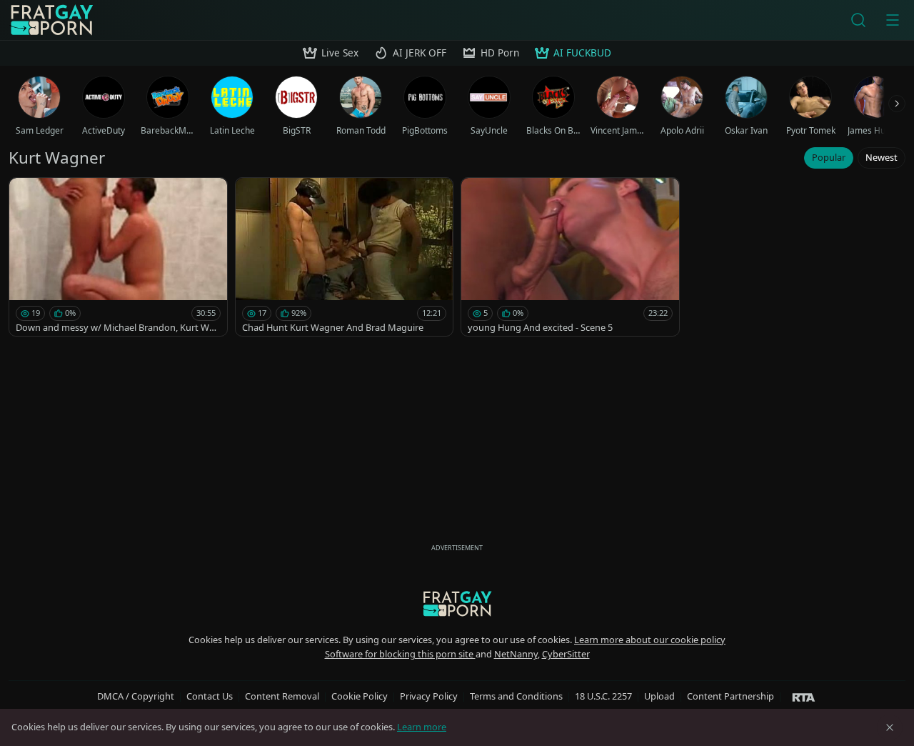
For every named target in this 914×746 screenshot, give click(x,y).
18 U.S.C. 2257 (603, 696)
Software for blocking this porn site (400, 653)
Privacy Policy (429, 696)
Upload (659, 696)
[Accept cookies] (890, 727)
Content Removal (282, 696)
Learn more (421, 726)
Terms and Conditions (516, 696)
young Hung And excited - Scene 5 (540, 327)
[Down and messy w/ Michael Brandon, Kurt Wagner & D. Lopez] (118, 257)
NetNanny (516, 653)
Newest (881, 157)
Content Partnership (730, 696)
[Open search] (858, 20)
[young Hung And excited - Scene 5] (570, 257)
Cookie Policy (359, 696)
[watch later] (26, 195)
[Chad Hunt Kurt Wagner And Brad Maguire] (344, 257)
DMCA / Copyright (135, 696)
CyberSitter (566, 653)
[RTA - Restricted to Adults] (803, 696)
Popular (828, 157)
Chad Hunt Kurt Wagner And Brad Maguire (332, 327)
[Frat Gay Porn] (51, 20)
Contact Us (209, 696)
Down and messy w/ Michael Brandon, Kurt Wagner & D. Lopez (118, 327)
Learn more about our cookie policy (649, 639)
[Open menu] (892, 20)
